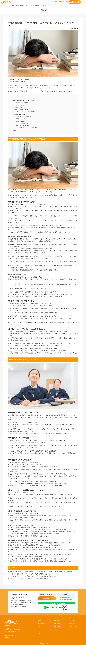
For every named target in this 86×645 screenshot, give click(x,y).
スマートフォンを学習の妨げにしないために (25, 123)
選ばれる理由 (41, 623)
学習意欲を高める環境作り (21, 121)
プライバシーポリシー (74, 626)
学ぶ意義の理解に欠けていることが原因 (24, 100)
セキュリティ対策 (42, 630)
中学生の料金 (57, 623)
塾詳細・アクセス (73, 623)
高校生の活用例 (57, 626)
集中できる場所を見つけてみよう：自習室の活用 (26, 127)
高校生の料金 (57, 630)
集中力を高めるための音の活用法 (22, 125)
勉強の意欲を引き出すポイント (21, 114)
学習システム (41, 626)
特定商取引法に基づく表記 (75, 630)
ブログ (70, 633)
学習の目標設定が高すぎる (21, 105)
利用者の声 (40, 633)
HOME (39, 620)
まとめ (15, 130)
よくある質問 (72, 620)
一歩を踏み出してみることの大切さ (23, 116)
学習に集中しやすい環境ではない (22, 102)
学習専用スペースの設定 (20, 119)
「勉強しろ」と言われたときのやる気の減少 (25, 111)
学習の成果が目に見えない (21, 107)
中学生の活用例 (57, 620)
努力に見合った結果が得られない (22, 109)
